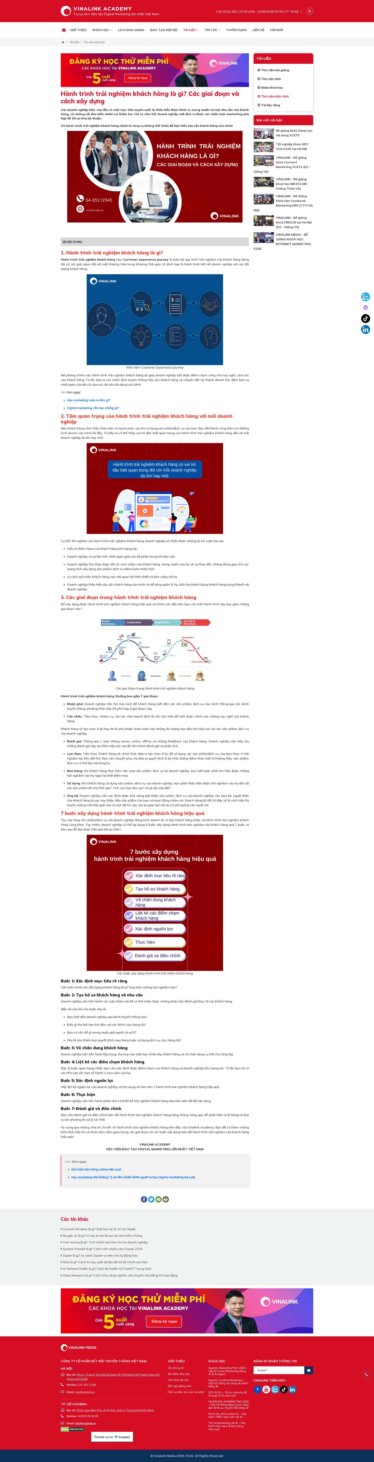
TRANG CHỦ (64, 30)
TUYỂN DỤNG (236, 30)
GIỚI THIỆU (78, 30)
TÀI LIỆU (190, 30)
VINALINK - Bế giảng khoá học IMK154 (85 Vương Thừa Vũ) (291, 183)
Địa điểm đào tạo (179, 1373)
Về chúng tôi (176, 1367)
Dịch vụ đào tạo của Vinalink (186, 1392)
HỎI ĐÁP (276, 30)
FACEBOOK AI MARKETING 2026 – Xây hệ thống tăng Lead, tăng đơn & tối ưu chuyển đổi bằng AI (228, 1404)
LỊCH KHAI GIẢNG (131, 30)
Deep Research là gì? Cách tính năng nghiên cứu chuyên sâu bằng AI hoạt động (120, 1275)
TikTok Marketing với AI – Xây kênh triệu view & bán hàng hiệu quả (227, 1426)
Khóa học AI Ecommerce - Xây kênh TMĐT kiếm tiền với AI (227, 1415)
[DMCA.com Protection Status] (72, 1429)
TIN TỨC (211, 30)
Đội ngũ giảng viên (179, 1386)
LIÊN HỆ (258, 30)
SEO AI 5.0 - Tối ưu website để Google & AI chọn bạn (227, 1394)
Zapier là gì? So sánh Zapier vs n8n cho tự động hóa (99, 1255)
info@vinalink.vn (85, 1392)
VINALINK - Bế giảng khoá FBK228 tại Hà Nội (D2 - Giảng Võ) (294, 222)
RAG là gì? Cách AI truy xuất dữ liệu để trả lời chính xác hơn (105, 1262)
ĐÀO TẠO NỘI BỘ (163, 30)
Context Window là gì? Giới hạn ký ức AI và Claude (99, 1229)
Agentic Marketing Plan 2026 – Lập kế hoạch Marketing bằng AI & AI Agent (227, 1371)
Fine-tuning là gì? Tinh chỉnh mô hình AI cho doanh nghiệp (105, 1242)
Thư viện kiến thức (94, 42)
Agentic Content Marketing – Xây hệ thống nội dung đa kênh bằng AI (228, 1383)
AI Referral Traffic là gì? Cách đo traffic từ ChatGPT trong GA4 (106, 1269)
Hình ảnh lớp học (178, 1379)
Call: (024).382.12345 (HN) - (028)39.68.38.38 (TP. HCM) (257, 11)
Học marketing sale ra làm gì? (88, 400)
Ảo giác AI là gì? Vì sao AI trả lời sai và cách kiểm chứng (102, 1236)
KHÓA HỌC (101, 30)
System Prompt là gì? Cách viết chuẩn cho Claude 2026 (102, 1249)
